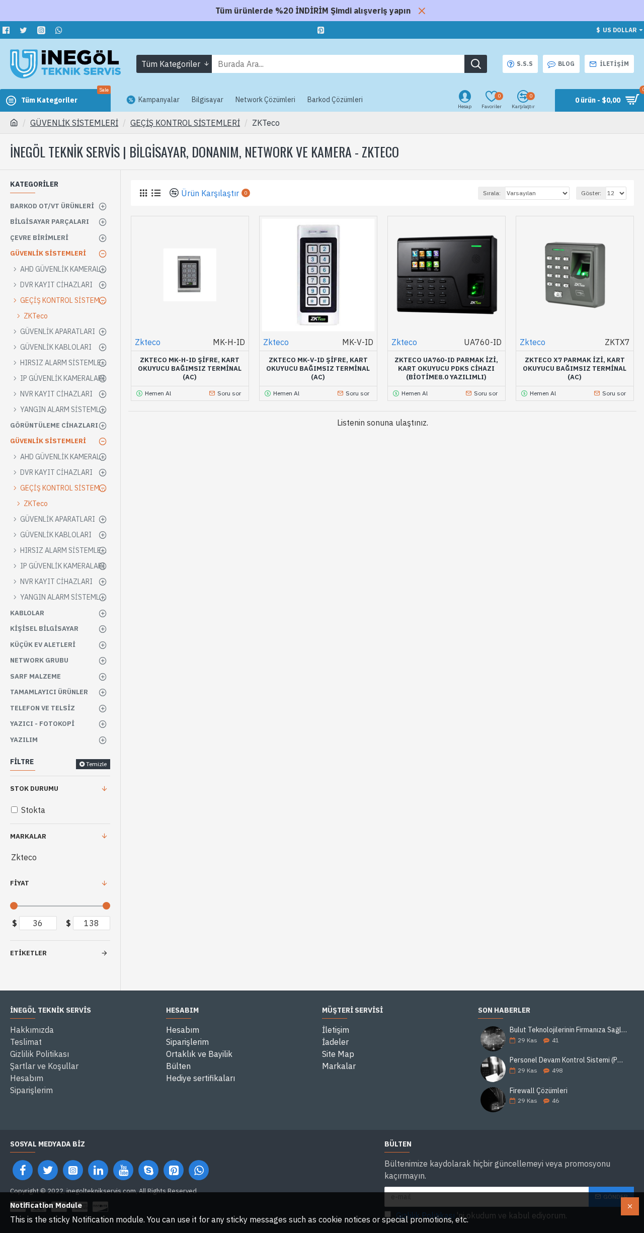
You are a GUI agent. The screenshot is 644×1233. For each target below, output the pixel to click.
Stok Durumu (34, 788)
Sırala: (492, 193)
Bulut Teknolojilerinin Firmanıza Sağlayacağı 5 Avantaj (568, 1030)
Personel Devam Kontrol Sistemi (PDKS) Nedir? (568, 1060)
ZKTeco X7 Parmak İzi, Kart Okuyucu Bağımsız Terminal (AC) (574, 368)
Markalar (28, 836)
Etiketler (28, 953)
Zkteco (147, 342)
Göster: (591, 193)
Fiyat (19, 883)
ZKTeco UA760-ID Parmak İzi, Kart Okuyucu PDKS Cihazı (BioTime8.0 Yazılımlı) (446, 368)
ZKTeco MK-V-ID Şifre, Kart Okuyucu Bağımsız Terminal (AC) (318, 368)
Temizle (96, 764)
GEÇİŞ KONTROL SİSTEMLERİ (185, 123)
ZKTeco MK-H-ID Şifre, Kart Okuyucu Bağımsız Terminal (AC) (190, 368)
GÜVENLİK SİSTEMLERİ (74, 123)
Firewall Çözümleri (539, 1091)
